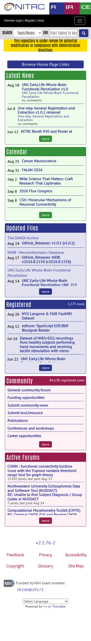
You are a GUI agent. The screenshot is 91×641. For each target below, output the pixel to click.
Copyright (15, 566)
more (45, 139)
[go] (84, 33)
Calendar (16, 152)
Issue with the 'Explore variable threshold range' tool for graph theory (42, 472)
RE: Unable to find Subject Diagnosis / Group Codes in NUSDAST (45, 496)
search (7, 32)
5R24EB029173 (30, 589)
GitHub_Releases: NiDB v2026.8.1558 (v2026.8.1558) (46, 259)
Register (30, 20)
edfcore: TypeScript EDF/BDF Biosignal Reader (45, 327)
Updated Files (22, 228)
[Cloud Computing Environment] (84, 8)
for (45, 32)
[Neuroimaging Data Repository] (68, 8)
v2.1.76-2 (45, 543)
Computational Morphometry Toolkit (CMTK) (44, 510)
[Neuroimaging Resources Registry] (53, 8)
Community (19, 381)
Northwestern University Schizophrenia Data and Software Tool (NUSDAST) (44, 488)
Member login (13, 20)
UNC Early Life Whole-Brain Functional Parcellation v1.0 (45, 86)
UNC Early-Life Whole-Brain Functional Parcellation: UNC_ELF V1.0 (49, 284)
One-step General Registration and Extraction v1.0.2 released (46, 110)
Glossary (45, 566)
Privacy (45, 554)
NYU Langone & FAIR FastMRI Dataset (47, 315)
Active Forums (23, 457)
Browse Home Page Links (45, 64)
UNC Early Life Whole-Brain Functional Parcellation (50, 95)
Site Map (76, 566)
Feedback (15, 554)
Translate (59, 606)
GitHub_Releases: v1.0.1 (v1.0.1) (48, 242)
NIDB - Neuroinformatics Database (36, 252)
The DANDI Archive (23, 237)
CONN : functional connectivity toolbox (40, 466)
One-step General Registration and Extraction (43, 118)
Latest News (20, 75)
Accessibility (76, 554)
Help (41, 20)
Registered (18, 305)
